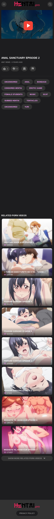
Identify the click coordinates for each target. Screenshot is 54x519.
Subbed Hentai (11, 101)
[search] (50, 4)
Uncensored (10, 82)
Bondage (41, 82)
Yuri (27, 107)
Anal (27, 82)
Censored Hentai (13, 88)
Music (33, 94)
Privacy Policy (27, 513)
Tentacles (32, 101)
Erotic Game (35, 88)
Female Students (13, 94)
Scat (45, 94)
